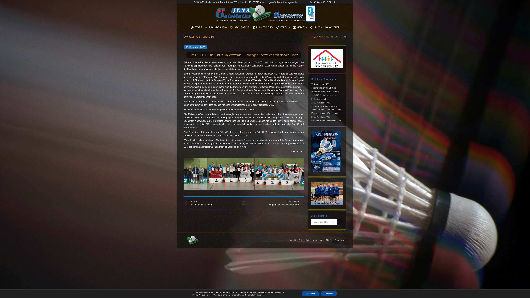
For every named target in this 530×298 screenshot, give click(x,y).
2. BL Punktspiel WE (320, 103)
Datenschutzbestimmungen (250, 295)
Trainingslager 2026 (320, 84)
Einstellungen (279, 292)
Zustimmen (310, 293)
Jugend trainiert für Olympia (323, 88)
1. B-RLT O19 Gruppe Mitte (323, 95)
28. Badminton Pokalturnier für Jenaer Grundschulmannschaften (326, 108)
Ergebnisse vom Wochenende (325, 91)
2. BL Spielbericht (319, 99)
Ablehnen (329, 293)
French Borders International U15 (326, 120)
